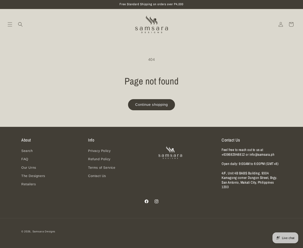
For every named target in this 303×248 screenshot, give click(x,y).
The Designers (33, 176)
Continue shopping (151, 104)
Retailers (28, 184)
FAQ (24, 159)
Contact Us (97, 176)
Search (27, 151)
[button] (10, 24)
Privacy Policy (99, 151)
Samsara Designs (44, 231)
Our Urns (28, 167)
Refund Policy (99, 159)
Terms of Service (102, 167)
